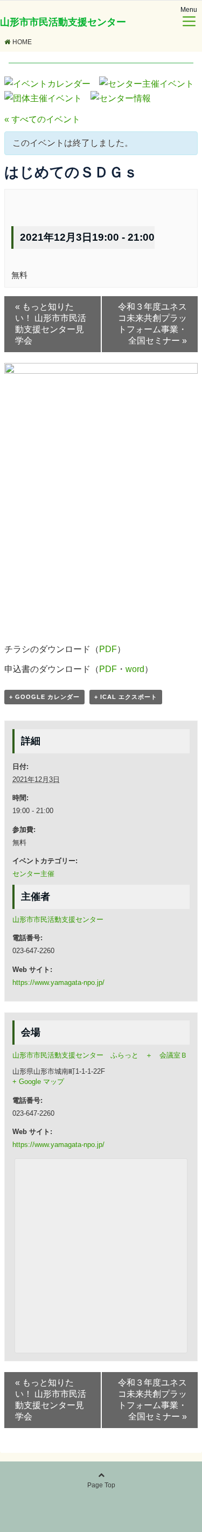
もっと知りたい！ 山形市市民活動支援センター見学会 (50, 323)
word (135, 669)
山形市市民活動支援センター (63, 22)
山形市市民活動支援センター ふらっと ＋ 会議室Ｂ (99, 1055)
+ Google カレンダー (44, 697)
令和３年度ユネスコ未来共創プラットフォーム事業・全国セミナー (152, 323)
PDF (108, 649)
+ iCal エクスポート (125, 697)
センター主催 (33, 874)
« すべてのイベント (42, 119)
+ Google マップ (38, 1082)
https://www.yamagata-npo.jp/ (58, 982)
